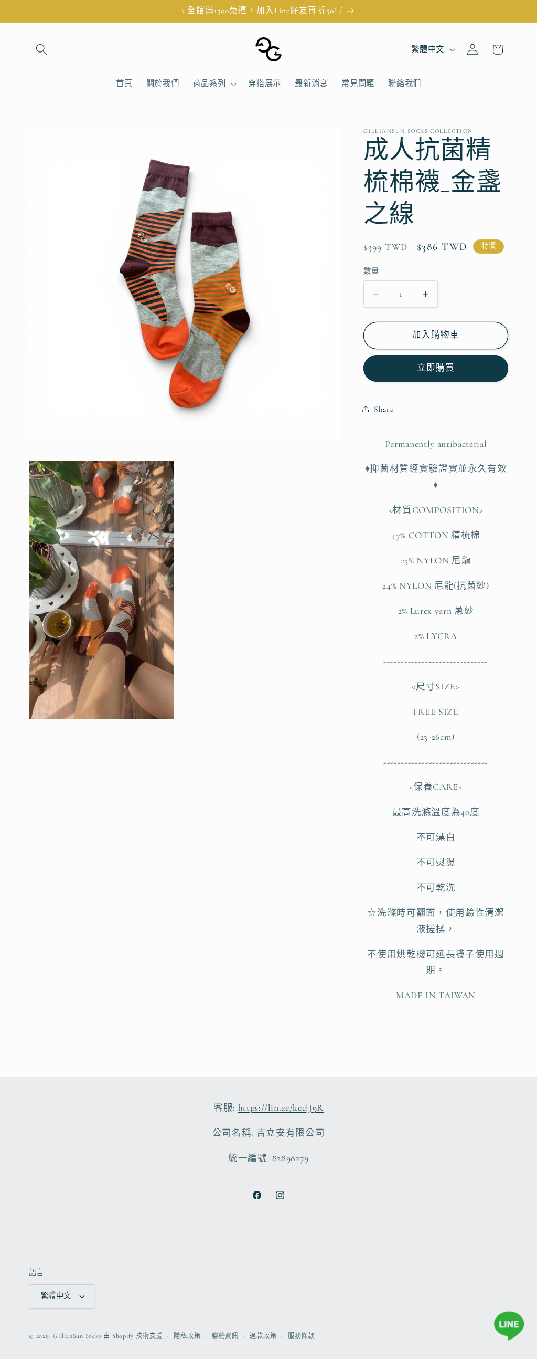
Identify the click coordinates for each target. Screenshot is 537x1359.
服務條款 (301, 1336)
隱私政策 (187, 1336)
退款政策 (263, 1336)
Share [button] (383, 409)
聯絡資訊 (225, 1336)
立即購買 (436, 368)
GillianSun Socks (77, 1336)
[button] (41, 49)
